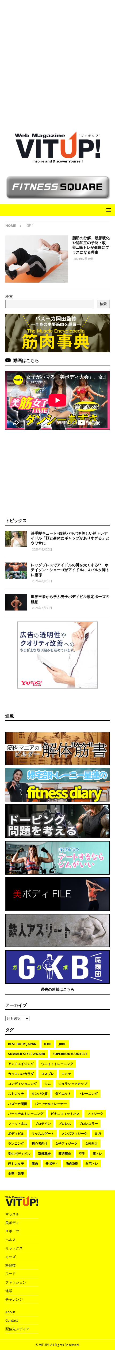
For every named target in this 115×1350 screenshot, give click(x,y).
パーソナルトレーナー (51, 1103)
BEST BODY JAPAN (22, 1044)
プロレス (64, 1123)
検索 (9, 296)
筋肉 (35, 1163)
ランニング (16, 1143)
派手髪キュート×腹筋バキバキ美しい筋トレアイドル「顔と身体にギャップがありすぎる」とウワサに (70, 538)
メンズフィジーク (74, 1133)
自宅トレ (91, 1163)
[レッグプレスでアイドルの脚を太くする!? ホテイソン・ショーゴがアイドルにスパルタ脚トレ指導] (16, 571)
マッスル (12, 1214)
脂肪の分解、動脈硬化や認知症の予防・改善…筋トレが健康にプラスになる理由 (91, 245)
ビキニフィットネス (65, 1113)
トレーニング (88, 1093)
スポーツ (12, 1231)
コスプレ (47, 1073)
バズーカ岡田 (17, 1103)
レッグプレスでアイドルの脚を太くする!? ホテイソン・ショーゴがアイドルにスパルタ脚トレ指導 (70, 569)
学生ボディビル (19, 1153)
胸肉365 (72, 1163)
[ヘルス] (36, 259)
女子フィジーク (66, 1143)
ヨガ (98, 1133)
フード (10, 1273)
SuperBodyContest (70, 1054)
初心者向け (40, 1143)
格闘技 (10, 1265)
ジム (47, 1083)
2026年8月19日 (42, 581)
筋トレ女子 (16, 1163)
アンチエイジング (21, 1063)
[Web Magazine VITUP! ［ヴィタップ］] (57, 155)
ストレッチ (16, 1093)
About (10, 1312)
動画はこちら (26, 360)
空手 (82, 1153)
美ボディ (51, 1163)
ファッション (15, 1282)
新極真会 (44, 1153)
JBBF (62, 1044)
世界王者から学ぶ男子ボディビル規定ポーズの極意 (70, 599)
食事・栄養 (16, 1173)
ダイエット (63, 1093)
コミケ (66, 1073)
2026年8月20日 (42, 549)
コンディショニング (22, 1083)
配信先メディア (17, 1328)
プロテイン (43, 1123)
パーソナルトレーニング (25, 1113)
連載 (9, 716)
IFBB (47, 1044)
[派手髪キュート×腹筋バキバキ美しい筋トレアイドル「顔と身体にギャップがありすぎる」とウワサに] (16, 539)
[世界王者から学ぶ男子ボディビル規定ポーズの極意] (16, 602)
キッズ (10, 1256)
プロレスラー (88, 1123)
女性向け (91, 1143)
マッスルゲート (43, 1133)
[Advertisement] (57, 63)
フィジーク (95, 1113)
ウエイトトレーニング (57, 1063)
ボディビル (16, 1133)
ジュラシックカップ (72, 1083)
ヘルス (10, 1239)
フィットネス (17, 1123)
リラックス (14, 1248)
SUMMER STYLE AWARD (26, 1054)
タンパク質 (40, 1093)
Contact (11, 1320)
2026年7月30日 (42, 608)
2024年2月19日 (84, 259)
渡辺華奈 (64, 1153)
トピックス (16, 520)
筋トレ (97, 1153)
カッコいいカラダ (21, 1073)
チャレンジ (14, 1299)
